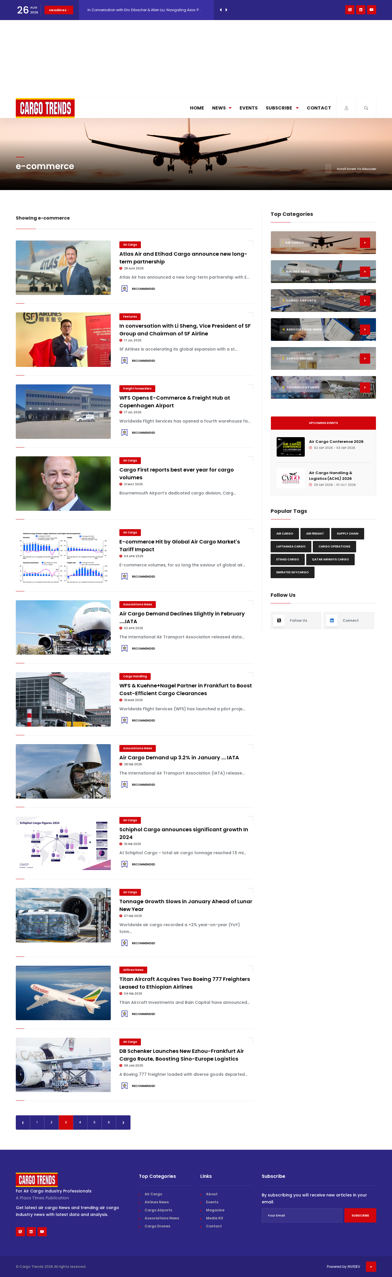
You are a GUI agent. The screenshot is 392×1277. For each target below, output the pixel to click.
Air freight (315, 533)
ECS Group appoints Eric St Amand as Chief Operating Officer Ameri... (148, 9)
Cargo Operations (334, 546)
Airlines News (133, 970)
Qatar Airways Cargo (330, 559)
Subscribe (279, 108)
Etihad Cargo (287, 559)
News (219, 108)
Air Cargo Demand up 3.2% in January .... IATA (179, 757)
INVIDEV (354, 1266)
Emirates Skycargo (292, 572)
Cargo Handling (135, 676)
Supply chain (347, 533)
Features (130, 316)
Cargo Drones (157, 1226)
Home (197, 108)
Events (249, 108)
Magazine (215, 1210)
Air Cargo (130, 245)
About (212, 1194)
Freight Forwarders (137, 388)
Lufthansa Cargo (291, 546)
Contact (319, 108)
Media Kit (214, 1218)
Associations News (137, 604)
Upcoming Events (323, 423)
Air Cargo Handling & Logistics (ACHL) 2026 (330, 475)
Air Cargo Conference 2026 (336, 441)
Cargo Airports (158, 1210)
